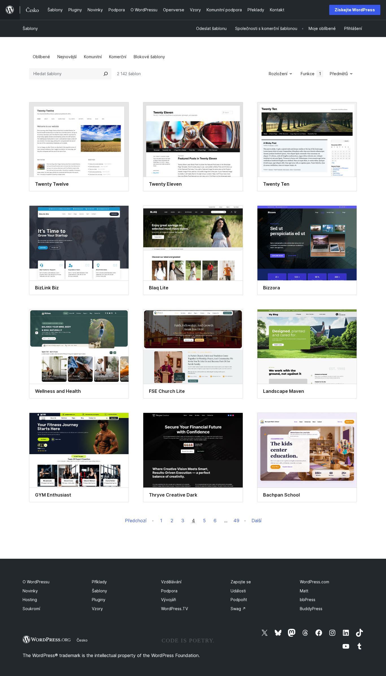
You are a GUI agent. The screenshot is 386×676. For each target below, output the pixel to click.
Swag (238, 608)
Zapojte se (241, 581)
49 (236, 520)
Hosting (30, 599)
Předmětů (339, 73)
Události (238, 590)
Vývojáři (168, 599)
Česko (82, 640)
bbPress (307, 599)
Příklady (99, 581)
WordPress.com (314, 581)
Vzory (97, 608)
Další (256, 520)
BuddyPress (311, 608)
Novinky (30, 590)
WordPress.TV (174, 608)
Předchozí (135, 520)
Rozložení (278, 73)
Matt (304, 590)
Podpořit (239, 599)
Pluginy (98, 599)
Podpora (169, 590)
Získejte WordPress (355, 9)
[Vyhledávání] (105, 73)
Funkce (311, 73)
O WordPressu (36, 581)
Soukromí (31, 608)
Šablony (30, 28)
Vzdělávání (171, 581)
